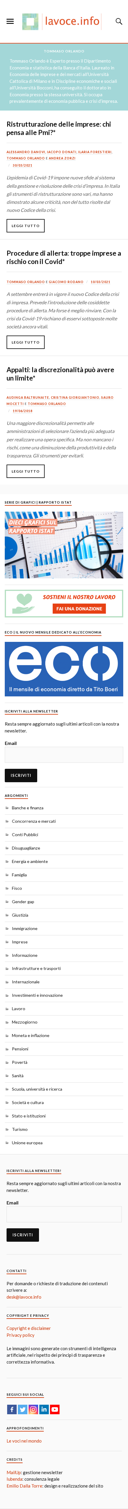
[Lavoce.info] (64, 21)
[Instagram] (33, 1409)
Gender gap (23, 901)
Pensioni (20, 1048)
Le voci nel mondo (24, 1440)
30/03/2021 (22, 165)
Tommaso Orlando (26, 158)
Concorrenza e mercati (34, 821)
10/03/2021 (100, 282)
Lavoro (18, 1008)
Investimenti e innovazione (37, 995)
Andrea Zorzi (62, 158)
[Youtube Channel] (55, 1409)
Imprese (20, 941)
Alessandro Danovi (26, 152)
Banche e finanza (27, 807)
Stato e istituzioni (29, 1115)
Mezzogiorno (25, 1021)
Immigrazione (25, 928)
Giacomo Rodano (66, 282)
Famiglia (19, 874)
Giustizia (20, 914)
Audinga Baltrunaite (28, 397)
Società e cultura (28, 1102)
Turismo (20, 1129)
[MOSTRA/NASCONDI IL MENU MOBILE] (10, 21)
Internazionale (26, 981)
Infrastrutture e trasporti (36, 968)
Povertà (19, 1062)
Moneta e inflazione (30, 1035)
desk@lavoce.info (24, 1297)
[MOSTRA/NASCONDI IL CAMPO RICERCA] (118, 21)
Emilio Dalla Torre (24, 1485)
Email (11, 743)
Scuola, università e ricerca (37, 1089)
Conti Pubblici (25, 834)
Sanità (18, 1075)
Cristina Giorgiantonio (75, 397)
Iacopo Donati (62, 152)
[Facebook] (12, 1409)
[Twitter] (22, 1409)
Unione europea (27, 1142)
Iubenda (14, 1479)
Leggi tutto (26, 225)
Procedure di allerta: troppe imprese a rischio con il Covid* (64, 257)
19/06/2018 (22, 411)
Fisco (17, 888)
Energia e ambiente (30, 861)
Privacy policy (21, 1335)
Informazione (25, 955)
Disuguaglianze (26, 847)
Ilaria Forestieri (95, 152)
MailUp (14, 1472)
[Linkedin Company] (44, 1409)
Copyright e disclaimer (29, 1328)
